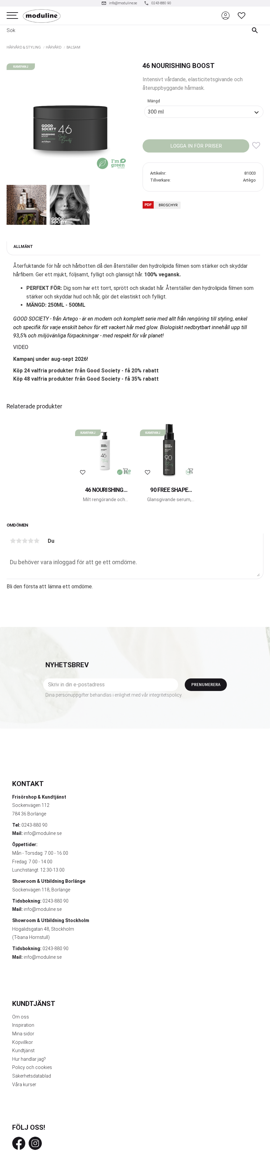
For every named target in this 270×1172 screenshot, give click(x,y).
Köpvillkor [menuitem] (22, 1042)
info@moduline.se (43, 833)
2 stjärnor (19, 541)
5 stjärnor (37, 541)
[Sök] (256, 30)
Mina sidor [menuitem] (23, 1033)
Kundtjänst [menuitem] (23, 1050)
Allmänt (23, 246)
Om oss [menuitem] (20, 1016)
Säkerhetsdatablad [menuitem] (31, 1076)
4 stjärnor (31, 541)
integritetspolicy (165, 695)
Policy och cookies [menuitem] (32, 1067)
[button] (12, 15)
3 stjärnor (25, 541)
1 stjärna (13, 541)
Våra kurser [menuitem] (24, 1084)
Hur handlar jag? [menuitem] (29, 1059)
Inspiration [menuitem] (23, 1025)
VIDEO (20, 347)
